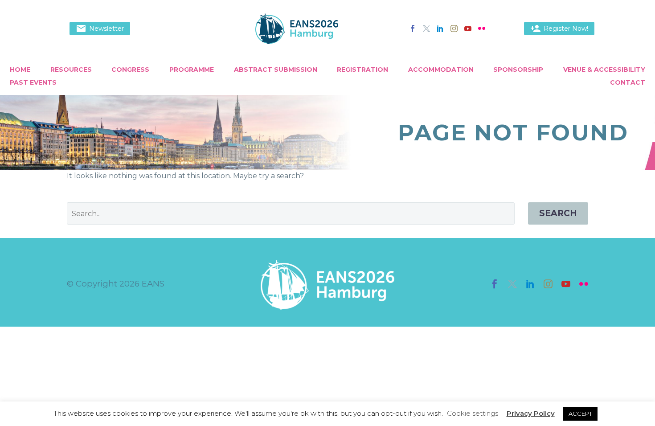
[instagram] (548, 283)
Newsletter (100, 28)
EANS (153, 284)
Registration (362, 70)
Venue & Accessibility (604, 70)
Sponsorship (518, 70)
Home (20, 70)
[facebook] (494, 283)
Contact (627, 82)
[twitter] (512, 283)
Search (558, 213)
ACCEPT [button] (580, 413)
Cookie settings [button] (472, 413)
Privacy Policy (531, 413)
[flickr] (583, 283)
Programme (191, 70)
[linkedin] (530, 283)
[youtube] (565, 283)
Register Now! (559, 28)
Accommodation (441, 70)
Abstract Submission (275, 70)
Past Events (33, 82)
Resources (71, 70)
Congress (130, 70)
